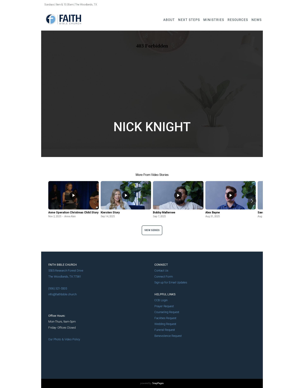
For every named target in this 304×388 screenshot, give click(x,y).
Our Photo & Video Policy (64, 339)
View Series (152, 230)
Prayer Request (164, 306)
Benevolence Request (168, 336)
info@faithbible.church (62, 294)
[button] (252, 200)
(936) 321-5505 (57, 288)
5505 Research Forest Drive (66, 270)
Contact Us (161, 270)
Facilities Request (165, 318)
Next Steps (189, 20)
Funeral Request (165, 330)
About (169, 20)
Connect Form (164, 276)
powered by (152, 383)
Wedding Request (165, 324)
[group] (73, 201)
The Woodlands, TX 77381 (64, 276)
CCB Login (161, 300)
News (256, 20)
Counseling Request (166, 312)
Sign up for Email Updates (170, 282)
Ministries (214, 20)
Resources (238, 20)
